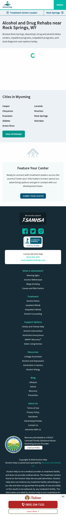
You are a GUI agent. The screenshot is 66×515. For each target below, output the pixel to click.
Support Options (33, 321)
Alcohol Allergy (33, 369)
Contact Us (33, 425)
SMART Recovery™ (33, 339)
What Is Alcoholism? (33, 270)
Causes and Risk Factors (33, 288)
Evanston (7, 115)
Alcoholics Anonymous (33, 335)
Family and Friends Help (33, 326)
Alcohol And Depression (33, 360)
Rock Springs (53, 12)
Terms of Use (33, 408)
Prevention (33, 395)
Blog (33, 377)
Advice (33, 386)
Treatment (33, 296)
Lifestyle (33, 382)
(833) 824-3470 (33, 257)
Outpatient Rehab (33, 309)
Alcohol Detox (33, 300)
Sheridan (39, 120)
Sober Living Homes (33, 343)
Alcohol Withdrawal (33, 279)
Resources (33, 351)
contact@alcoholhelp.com (33, 260)
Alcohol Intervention (33, 330)
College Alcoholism (33, 356)
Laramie (38, 106)
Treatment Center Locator (23, 12)
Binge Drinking (33, 284)
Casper (6, 106)
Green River (8, 125)
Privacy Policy (33, 412)
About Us (33, 403)
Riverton (38, 110)
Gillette (6, 120)
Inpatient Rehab (33, 305)
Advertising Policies (33, 420)
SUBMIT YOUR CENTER (33, 196)
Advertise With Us (33, 429)
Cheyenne (7, 110)
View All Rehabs (14, 134)
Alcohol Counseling (33, 313)
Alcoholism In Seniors (33, 365)
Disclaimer (33, 416)
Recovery (33, 390)
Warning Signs (33, 275)
